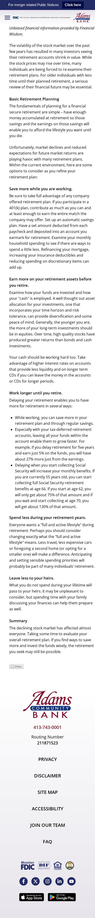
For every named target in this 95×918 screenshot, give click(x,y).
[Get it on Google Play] (62, 897)
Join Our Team (47, 825)
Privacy (47, 759)
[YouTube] (71, 881)
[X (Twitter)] (35, 881)
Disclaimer (47, 776)
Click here (73, 5)
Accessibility (47, 808)
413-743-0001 (47, 727)
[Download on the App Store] (31, 897)
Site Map (48, 792)
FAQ (47, 841)
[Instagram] (47, 881)
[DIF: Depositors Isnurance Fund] (44, 865)
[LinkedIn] (59, 881)
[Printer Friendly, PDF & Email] (16, 667)
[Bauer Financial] (69, 865)
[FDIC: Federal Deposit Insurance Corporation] (27, 865)
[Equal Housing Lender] (57, 865)
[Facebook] (23, 881)
